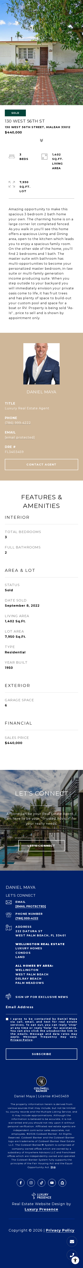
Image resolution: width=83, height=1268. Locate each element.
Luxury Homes (28, 948)
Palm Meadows (29, 983)
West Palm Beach (32, 974)
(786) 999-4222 (18, 423)
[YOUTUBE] (52, 1183)
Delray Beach (28, 978)
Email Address (20, 1007)
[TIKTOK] (41, 1183)
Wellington (26, 970)
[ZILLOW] (62, 1183)
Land (20, 957)
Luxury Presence (41, 1209)
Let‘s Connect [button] (41, 845)
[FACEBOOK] (21, 1183)
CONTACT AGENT (41, 464)
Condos (23, 953)
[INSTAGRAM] (31, 1183)
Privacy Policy (21, 1039)
